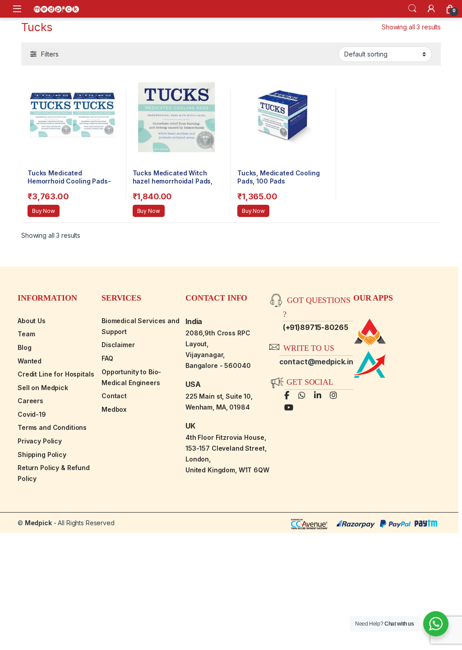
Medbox (114, 409)
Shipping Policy (42, 454)
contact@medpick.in (316, 361)
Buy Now (43, 210)
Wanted (30, 361)
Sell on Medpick (43, 387)
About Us (32, 321)
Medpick (38, 523)
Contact (114, 396)
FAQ (107, 358)
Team (26, 334)
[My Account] (431, 8)
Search (412, 9)
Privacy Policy (40, 441)
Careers (30, 401)
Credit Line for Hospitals (56, 374)
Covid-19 (32, 414)
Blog (24, 347)
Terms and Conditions (52, 427)
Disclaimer (118, 345)
